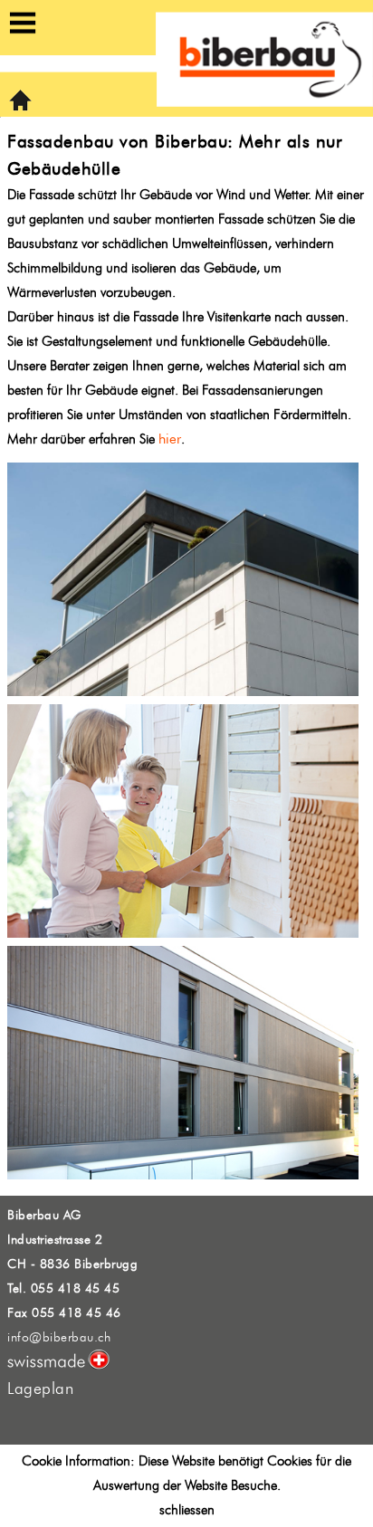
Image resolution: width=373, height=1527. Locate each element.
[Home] (20, 108)
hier (169, 439)
